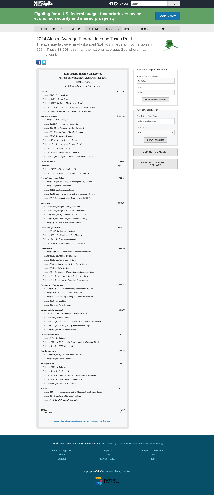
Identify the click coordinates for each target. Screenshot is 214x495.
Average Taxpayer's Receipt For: (150, 76)
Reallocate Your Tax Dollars (155, 163)
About (128, 29)
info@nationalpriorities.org (148, 443)
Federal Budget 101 (49, 29)
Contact (124, 3)
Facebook (38, 62)
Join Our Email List (155, 152)
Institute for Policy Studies (115, 471)
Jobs (153, 458)
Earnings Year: (143, 87)
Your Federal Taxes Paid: (147, 116)
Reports (77, 29)
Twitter (44, 62)
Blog (144, 29)
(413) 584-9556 (123, 443)
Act (164, 29)
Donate (168, 16)
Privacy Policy (107, 458)
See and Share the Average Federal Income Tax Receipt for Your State (82, 421)
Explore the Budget (101, 29)
